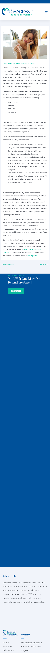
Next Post (44, 264)
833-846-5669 (16, 291)
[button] (46, 12)
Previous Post (7, 264)
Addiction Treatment (19, 63)
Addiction (7, 63)
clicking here (32, 256)
